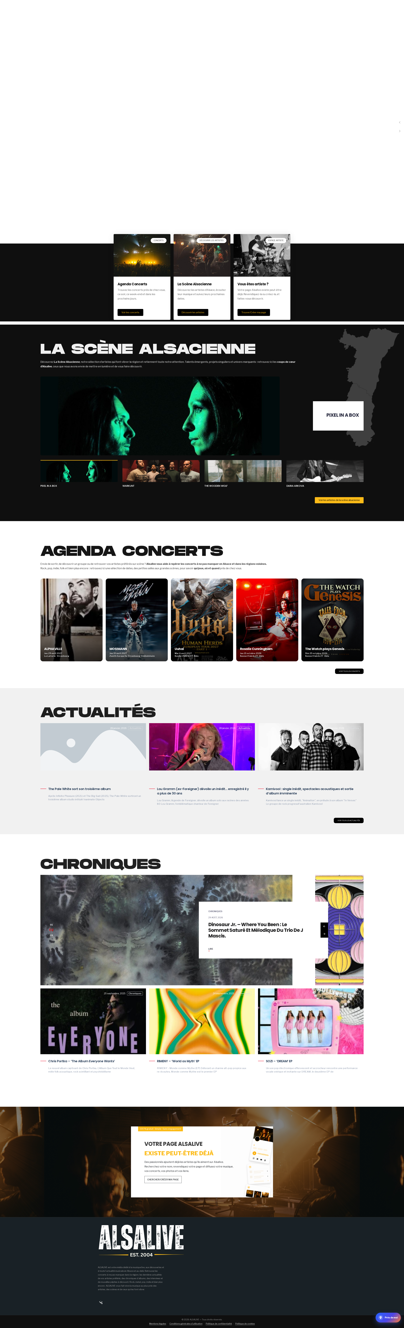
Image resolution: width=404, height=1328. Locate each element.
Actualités (135, 728)
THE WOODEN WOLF (134, 485)
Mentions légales (157, 1323)
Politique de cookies (245, 1323)
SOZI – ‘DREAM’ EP (279, 1061)
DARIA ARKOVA (213, 485)
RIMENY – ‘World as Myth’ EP (178, 1061)
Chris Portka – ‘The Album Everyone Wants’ (81, 1061)
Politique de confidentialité (219, 1323)
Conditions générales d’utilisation (185, 1323)
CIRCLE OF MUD (295, 485)
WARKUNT (347, 415)
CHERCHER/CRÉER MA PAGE (163, 1179)
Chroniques (215, 914)
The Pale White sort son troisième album (79, 789)
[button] (399, 122)
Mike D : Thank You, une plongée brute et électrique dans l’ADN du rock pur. (254, 930)
